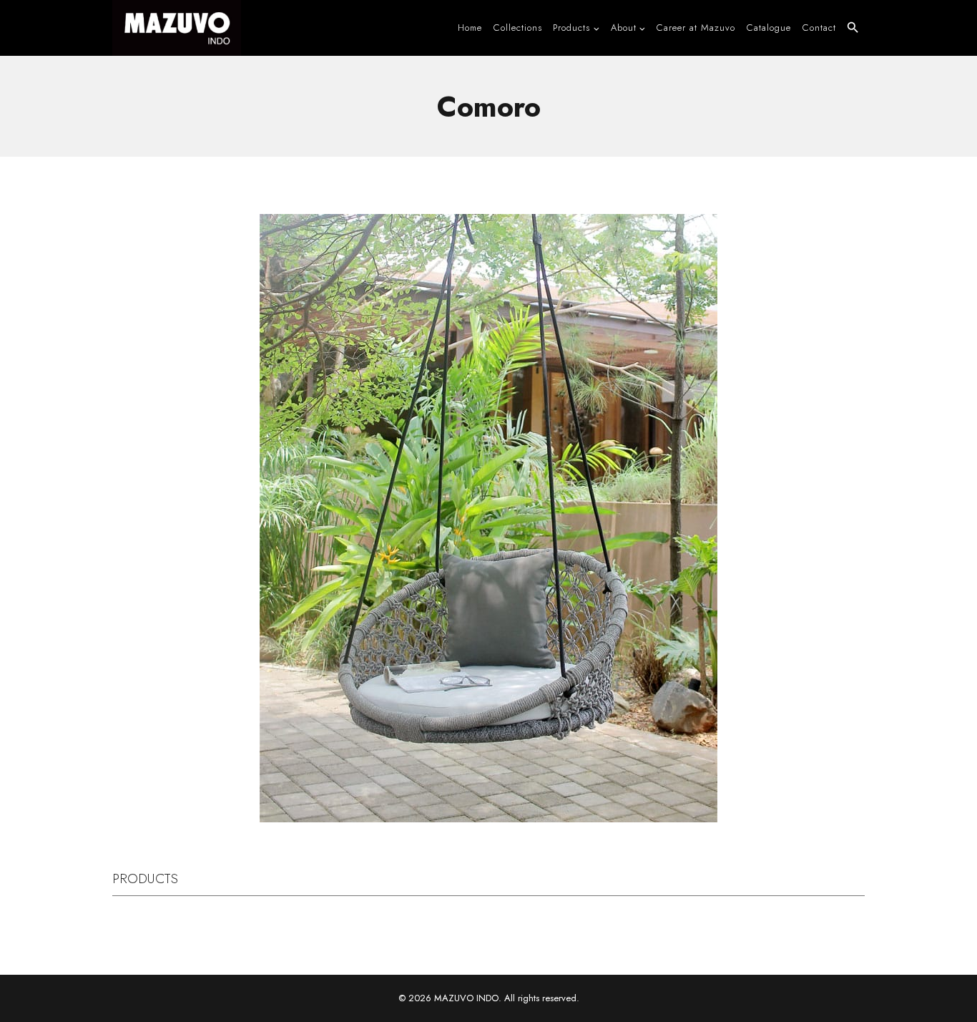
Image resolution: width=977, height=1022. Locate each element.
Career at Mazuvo (696, 27)
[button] (853, 28)
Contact (819, 27)
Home (470, 27)
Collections (518, 27)
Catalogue (769, 27)
